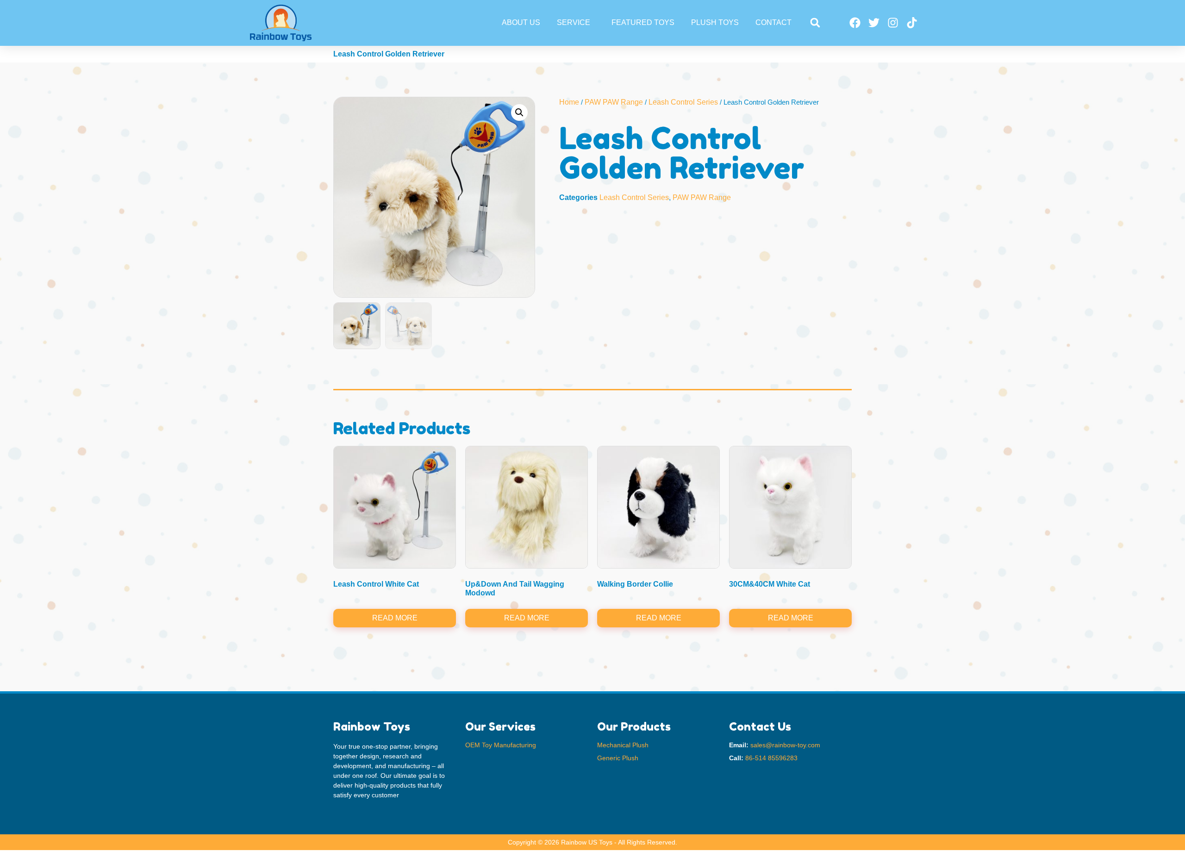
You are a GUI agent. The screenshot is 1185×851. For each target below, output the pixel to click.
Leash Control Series (683, 102)
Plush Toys (715, 22)
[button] (815, 23)
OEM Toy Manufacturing (500, 745)
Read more (395, 618)
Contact (773, 22)
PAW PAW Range (614, 102)
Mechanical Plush (623, 745)
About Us (521, 22)
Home (569, 102)
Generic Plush (617, 758)
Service (573, 22)
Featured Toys (642, 22)
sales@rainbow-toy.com (785, 745)
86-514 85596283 (771, 758)
